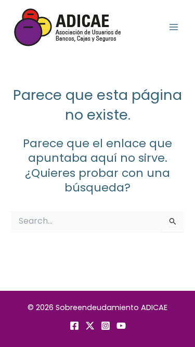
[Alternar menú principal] (174, 27)
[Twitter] (90, 325)
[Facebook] (74, 325)
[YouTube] (121, 325)
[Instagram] (105, 325)
